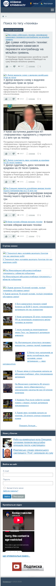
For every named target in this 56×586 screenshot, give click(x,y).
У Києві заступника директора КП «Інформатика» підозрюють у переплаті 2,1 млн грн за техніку (27, 134)
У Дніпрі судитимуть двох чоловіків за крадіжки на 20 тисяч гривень (26, 166)
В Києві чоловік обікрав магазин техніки (28, 223)
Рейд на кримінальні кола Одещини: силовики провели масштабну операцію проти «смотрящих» (32, 442)
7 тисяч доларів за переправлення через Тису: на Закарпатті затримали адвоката (32, 332)
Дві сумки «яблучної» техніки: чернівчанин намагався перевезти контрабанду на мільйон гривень (27, 47)
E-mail (6, 471)
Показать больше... (28, 425)
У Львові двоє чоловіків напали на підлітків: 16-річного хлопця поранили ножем (32, 415)
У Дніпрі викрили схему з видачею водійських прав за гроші (24, 81)
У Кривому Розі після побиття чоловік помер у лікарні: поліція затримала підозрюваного (32, 403)
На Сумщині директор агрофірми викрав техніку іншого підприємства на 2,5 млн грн (27, 196)
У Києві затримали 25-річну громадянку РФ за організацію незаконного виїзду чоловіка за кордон (33, 319)
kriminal (31, 236)
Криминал (7, 582)
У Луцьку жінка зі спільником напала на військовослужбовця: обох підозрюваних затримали (34, 374)
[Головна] (3, 16)
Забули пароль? (10, 491)
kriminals (32, 66)
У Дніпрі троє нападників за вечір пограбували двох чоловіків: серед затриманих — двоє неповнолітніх (28, 358)
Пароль (6, 479)
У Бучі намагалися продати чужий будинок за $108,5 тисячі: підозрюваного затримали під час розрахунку (34, 307)
